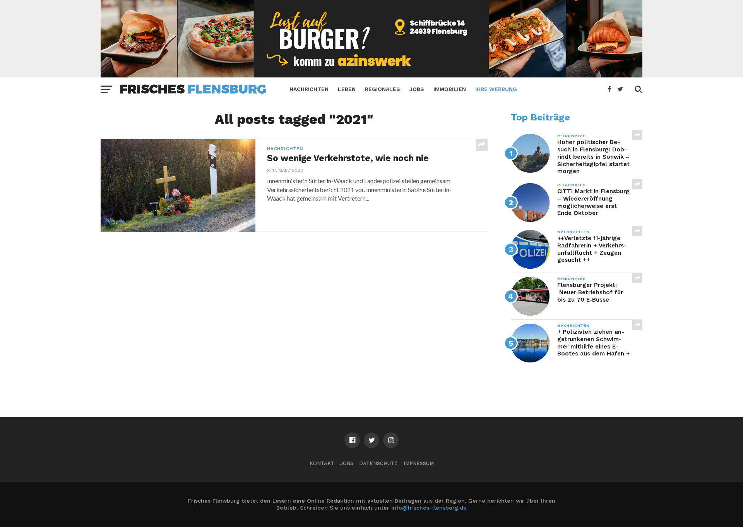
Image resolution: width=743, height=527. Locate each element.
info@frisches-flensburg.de (429, 508)
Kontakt (322, 463)
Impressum (419, 463)
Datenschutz (378, 463)
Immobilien (449, 89)
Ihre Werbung (496, 89)
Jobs (416, 89)
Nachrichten (309, 89)
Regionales (382, 89)
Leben (347, 89)
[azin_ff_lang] (371, 75)
